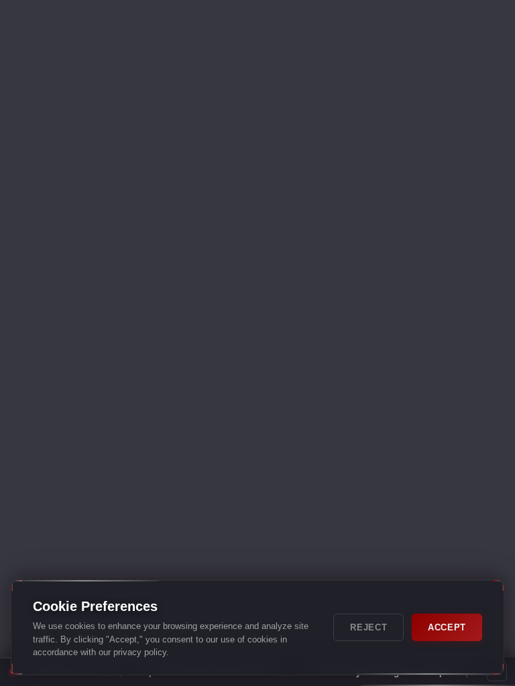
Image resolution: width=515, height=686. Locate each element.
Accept (447, 627)
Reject (368, 627)
